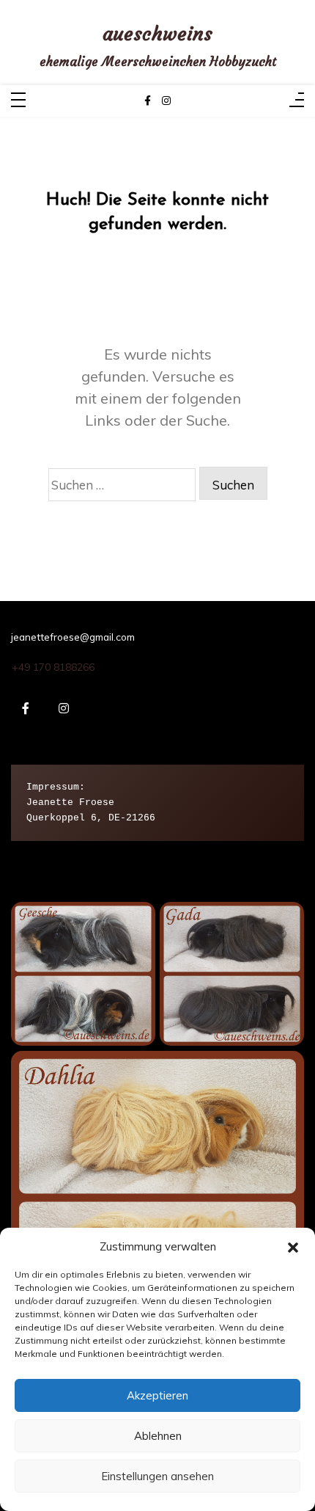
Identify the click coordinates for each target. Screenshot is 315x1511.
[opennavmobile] (296, 101)
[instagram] (166, 100)
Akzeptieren (157, 1395)
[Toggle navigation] (18, 101)
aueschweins (157, 34)
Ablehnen (158, 1436)
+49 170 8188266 (53, 667)
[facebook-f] (147, 100)
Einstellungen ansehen (157, 1476)
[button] (293, 1246)
